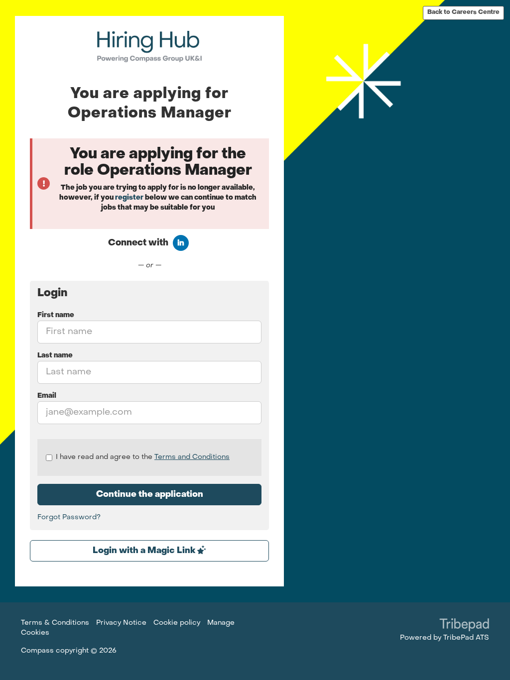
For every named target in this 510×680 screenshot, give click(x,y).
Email (46, 396)
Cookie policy (176, 623)
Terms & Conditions (55, 623)
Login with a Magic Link (145, 551)
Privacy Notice (121, 623)
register (129, 198)
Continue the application (149, 494)
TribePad (464, 625)
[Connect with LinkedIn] (181, 243)
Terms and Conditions (192, 457)
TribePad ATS (466, 638)
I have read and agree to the (143, 457)
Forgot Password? (69, 517)
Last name (55, 355)
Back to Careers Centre (463, 12)
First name (55, 315)
